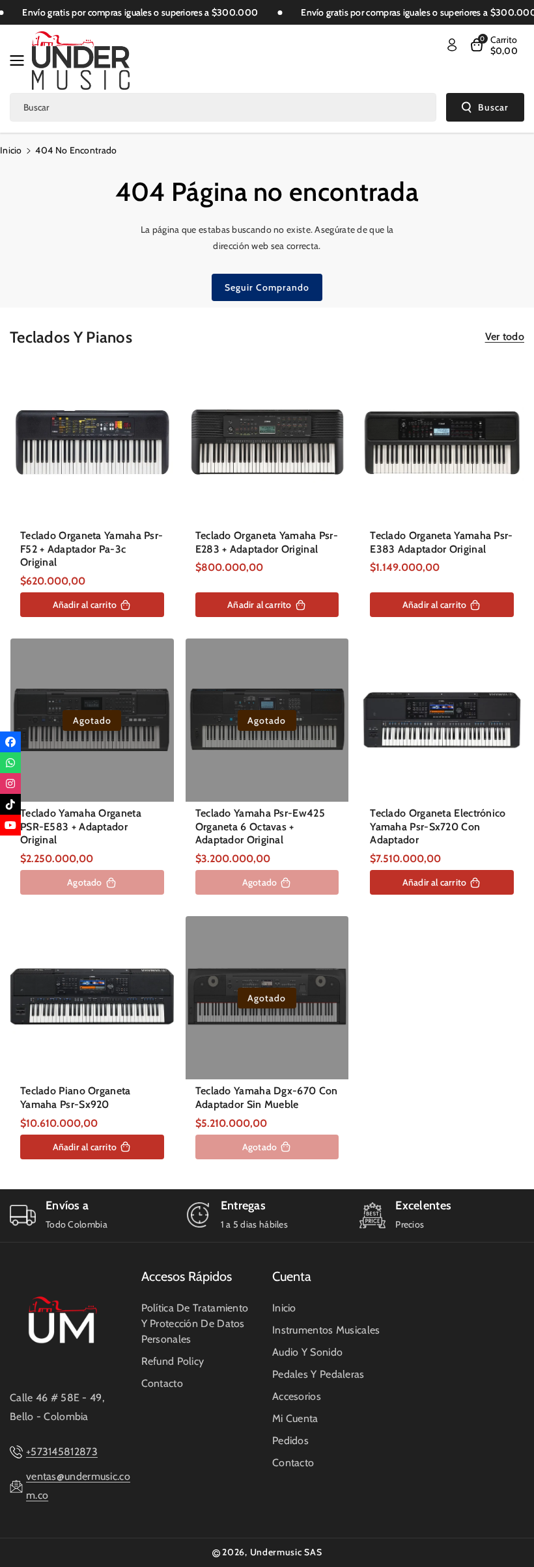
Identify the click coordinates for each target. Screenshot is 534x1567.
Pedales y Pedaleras (318, 1374)
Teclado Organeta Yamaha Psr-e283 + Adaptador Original (266, 542)
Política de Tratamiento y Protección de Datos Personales (195, 1323)
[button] (21, 60)
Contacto (162, 1383)
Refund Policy (172, 1361)
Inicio (11, 150)
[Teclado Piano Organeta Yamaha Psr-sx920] (92, 997)
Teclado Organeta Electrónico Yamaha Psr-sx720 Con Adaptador (437, 827)
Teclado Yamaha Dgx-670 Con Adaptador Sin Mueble (266, 1098)
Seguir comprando (267, 287)
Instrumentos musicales (326, 1330)
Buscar (493, 107)
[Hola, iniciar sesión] (452, 45)
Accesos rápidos (186, 1276)
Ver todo (504, 336)
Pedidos (290, 1440)
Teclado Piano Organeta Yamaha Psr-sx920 (75, 1098)
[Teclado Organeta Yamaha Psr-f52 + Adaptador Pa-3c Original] (92, 442)
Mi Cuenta (295, 1418)
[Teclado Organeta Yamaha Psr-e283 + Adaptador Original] (267, 442)
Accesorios (296, 1396)
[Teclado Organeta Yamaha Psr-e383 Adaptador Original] (442, 442)
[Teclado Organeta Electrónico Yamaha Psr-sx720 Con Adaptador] (442, 720)
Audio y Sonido (307, 1352)
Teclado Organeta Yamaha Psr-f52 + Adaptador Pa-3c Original (91, 549)
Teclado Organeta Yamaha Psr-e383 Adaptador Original (441, 542)
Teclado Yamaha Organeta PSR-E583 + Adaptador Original (80, 827)
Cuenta (291, 1276)
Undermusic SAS (286, 1552)
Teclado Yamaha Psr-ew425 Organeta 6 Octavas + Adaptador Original (260, 827)
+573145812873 (62, 1451)
